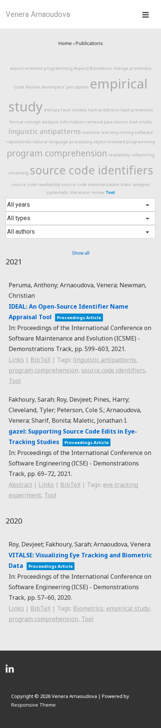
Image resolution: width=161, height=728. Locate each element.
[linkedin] (11, 671)
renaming (18, 173)
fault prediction (103, 110)
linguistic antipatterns (44, 131)
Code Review (27, 87)
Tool (110, 192)
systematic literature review (75, 192)
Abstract (20, 484)
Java (108, 122)
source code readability (36, 184)
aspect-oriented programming (41, 68)
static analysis (135, 184)
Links (16, 360)
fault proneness (137, 110)
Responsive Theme (33, 704)
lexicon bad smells (133, 122)
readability (119, 155)
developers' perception (65, 87)
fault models (74, 110)
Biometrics (101, 68)
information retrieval (81, 122)
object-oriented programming (124, 141)
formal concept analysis (34, 122)
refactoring (143, 155)
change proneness (132, 68)
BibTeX (40, 360)
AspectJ (81, 68)
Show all (80, 253)
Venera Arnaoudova (38, 14)
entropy (52, 110)
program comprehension (57, 153)
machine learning (100, 132)
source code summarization (90, 184)
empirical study (127, 608)
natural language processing (62, 141)
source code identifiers (91, 170)
